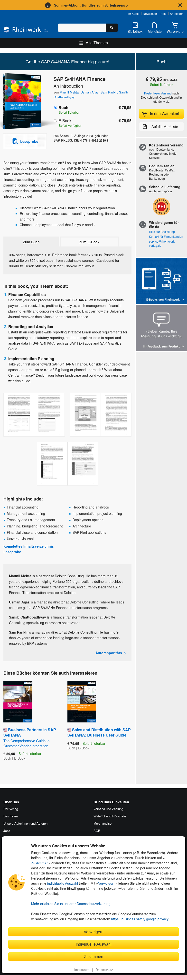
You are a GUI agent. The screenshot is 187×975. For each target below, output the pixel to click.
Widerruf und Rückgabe (110, 816)
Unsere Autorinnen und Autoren (25, 823)
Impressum (81, 969)
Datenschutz (104, 969)
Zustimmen (39, 863)
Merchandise (103, 823)
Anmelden (177, 13)
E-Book (64, 120)
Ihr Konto (134, 13)
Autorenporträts (108, 652)
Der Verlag (10, 808)
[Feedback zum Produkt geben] (161, 328)
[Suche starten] (112, 28)
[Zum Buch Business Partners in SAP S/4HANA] (17, 701)
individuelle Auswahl (62, 883)
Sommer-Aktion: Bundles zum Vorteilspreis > (91, 5)
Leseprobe (12, 551)
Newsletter (150, 13)
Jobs (6, 830)
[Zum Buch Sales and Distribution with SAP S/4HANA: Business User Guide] (81, 701)
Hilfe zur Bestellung (162, 231)
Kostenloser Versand (158, 93)
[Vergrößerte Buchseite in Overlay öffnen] (34, 415)
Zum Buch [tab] (31, 242)
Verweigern (106, 883)
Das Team (10, 816)
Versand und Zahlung (108, 808)
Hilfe (163, 13)
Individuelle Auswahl (94, 944)
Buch (63, 107)
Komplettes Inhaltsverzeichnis (28, 546)
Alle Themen (97, 43)
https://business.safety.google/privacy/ (140, 918)
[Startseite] (25, 30)
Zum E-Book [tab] (89, 242)
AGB (97, 830)
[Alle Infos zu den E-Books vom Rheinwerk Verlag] (161, 281)
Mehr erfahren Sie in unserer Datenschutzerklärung (71, 903)
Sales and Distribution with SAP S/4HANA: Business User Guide (99, 732)
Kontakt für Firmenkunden (166, 236)
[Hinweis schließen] (180, 5)
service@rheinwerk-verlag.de (162, 243)
